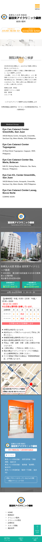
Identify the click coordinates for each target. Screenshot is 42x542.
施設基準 (11, 528)
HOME (10, 512)
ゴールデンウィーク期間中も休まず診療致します (21, 102)
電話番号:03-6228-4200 (10, 278)
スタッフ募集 (13, 525)
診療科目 (11, 523)
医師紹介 (11, 515)
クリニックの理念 (14, 520)
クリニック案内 (13, 518)
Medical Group (12, 124)
